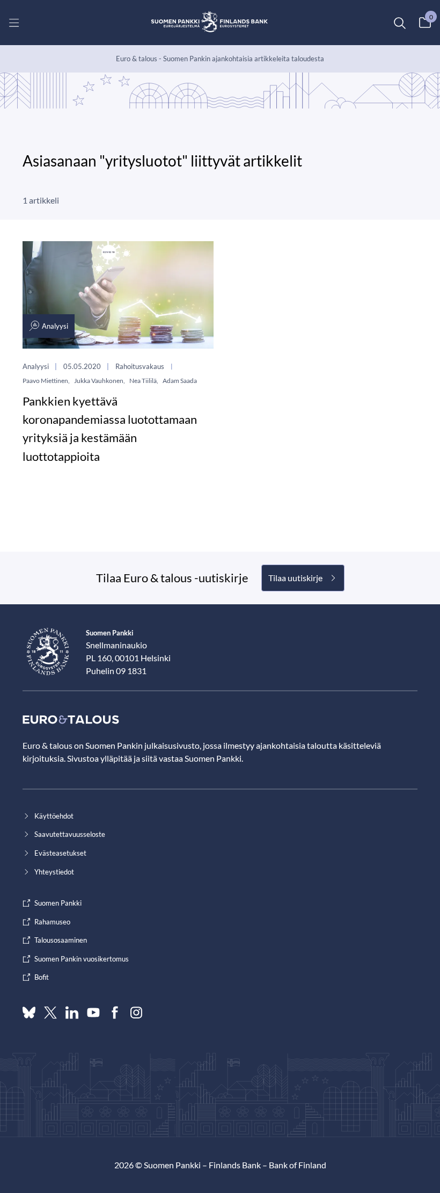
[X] (50, 1012)
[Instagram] (136, 1012)
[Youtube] (93, 1012)
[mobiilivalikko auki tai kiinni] (14, 22)
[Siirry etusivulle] (210, 22)
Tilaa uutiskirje (295, 578)
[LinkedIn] (71, 1012)
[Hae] (399, 22)
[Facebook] (114, 1012)
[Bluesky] (29, 1012)
